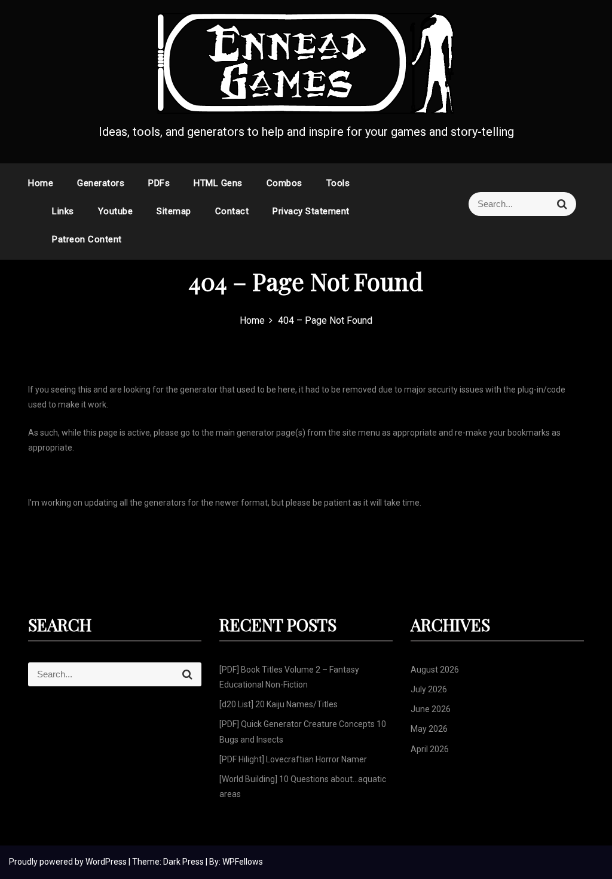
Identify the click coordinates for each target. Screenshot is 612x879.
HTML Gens (218, 183)
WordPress (106, 861)
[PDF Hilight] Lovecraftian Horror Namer (293, 759)
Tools (338, 183)
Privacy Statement (311, 211)
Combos (284, 183)
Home (40, 183)
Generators (100, 183)
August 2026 (435, 669)
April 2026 (430, 749)
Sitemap (174, 211)
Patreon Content (87, 239)
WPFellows (242, 861)
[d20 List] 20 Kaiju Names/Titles (278, 704)
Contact (232, 211)
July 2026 (429, 689)
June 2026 (431, 709)
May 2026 (429, 729)
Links (63, 211)
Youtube (115, 211)
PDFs (159, 183)
